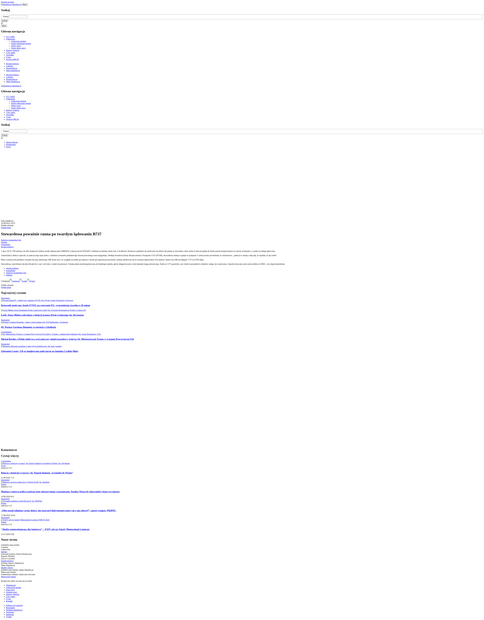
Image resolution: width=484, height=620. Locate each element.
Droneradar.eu (11, 68)
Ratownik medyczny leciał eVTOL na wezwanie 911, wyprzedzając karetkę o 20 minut (45, 305)
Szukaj (5, 16)
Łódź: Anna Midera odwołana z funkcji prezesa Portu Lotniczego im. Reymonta (42, 315)
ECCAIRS (10, 37)
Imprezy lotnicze (12, 50)
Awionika (10, 55)
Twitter (9, 617)
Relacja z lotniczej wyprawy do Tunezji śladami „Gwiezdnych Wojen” (37, 473)
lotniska (4, 242)
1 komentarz (6, 461)
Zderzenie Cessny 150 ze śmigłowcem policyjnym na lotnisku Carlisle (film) (39, 351)
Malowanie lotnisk (8, 577)
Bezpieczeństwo (12, 64)
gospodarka (5, 245)
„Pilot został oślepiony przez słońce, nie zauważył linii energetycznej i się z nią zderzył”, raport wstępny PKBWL (58, 510)
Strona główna (12, 142)
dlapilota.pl (17, 4)
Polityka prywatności (14, 605)
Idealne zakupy (7, 568)
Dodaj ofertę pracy (18, 48)
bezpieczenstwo (7, 561)
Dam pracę (10, 590)
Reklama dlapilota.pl (14, 610)
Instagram (10, 614)
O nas (8, 57)
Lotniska (9, 66)
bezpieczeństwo (7, 247)
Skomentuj (5, 298)
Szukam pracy (11, 592)
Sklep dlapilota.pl (13, 70)
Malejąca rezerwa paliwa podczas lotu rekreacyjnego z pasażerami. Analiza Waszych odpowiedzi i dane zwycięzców (60, 491)
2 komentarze (6, 332)
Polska (3, 484)
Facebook (10, 612)
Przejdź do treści (7, 2)
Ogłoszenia (10, 39)
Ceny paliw (10, 53)
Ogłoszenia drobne (18, 41)
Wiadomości (11, 144)
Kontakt (9, 601)
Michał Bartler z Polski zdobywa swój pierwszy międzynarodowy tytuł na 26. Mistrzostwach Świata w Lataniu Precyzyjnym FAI (67, 339)
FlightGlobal (6, 228)
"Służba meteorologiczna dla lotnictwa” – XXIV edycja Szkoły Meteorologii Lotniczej (45, 529)
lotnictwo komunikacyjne (11, 240)
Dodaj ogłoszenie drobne (21, 43)
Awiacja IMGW (12, 59)
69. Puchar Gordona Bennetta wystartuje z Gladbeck (28, 327)
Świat (8, 147)
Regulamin (10, 608)
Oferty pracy (16, 46)
